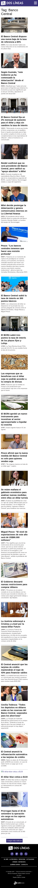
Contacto (24, 864)
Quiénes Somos (15, 864)
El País (6, 859)
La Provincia (13, 859)
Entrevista (22, 862)
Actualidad (30, 859)
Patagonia (22, 859)
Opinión (14, 862)
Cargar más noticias (14, 841)
